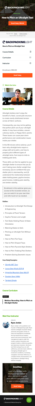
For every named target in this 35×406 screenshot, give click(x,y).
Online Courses (23, 33)
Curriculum (7, 58)
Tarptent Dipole (11, 280)
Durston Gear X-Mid (12, 276)
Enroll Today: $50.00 (17, 23)
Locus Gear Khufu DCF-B (14, 269)
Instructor (6, 63)
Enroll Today (17, 75)
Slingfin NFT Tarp (11, 265)
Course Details (8, 52)
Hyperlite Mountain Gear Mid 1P (17, 273)
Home (15, 33)
